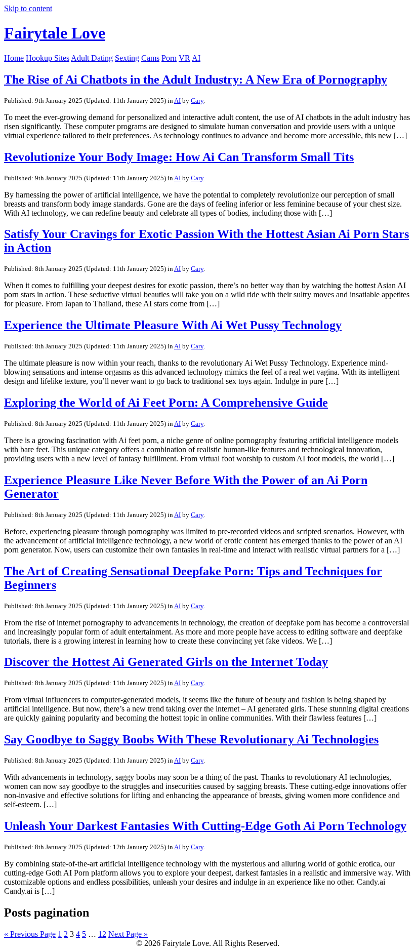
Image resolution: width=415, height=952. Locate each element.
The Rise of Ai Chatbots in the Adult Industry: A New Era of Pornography (195, 79)
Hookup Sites (47, 58)
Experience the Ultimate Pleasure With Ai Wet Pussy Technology (173, 325)
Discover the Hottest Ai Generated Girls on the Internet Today (166, 661)
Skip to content (28, 8)
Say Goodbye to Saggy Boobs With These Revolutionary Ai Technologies (191, 739)
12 (102, 934)
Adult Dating (92, 58)
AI (196, 58)
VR (184, 58)
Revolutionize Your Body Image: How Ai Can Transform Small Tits (179, 157)
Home (14, 58)
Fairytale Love (54, 33)
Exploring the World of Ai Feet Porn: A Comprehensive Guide (166, 402)
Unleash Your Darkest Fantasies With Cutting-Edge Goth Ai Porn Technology (205, 825)
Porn (169, 58)
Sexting (127, 58)
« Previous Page (30, 934)
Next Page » (128, 934)
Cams (150, 58)
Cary (197, 100)
